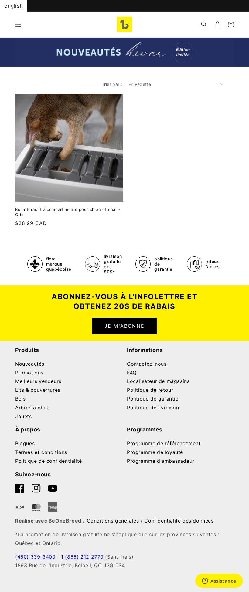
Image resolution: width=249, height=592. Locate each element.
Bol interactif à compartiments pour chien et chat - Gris (68, 212)
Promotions (29, 373)
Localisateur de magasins (158, 381)
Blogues (25, 443)
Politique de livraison (153, 407)
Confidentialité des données (178, 521)
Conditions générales (113, 521)
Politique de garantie (153, 399)
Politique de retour (150, 390)
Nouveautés (29, 364)
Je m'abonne (124, 326)
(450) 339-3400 (35, 557)
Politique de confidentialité (48, 461)
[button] (18, 24)
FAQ (132, 373)
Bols (20, 399)
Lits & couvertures (37, 390)
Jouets (23, 416)
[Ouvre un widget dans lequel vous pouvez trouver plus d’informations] (219, 581)
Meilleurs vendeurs (38, 381)
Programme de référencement (164, 443)
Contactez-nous (146, 364)
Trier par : (112, 84)
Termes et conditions (41, 452)
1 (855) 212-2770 (82, 557)
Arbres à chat (32, 407)
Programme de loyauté (155, 452)
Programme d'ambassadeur (160, 461)
